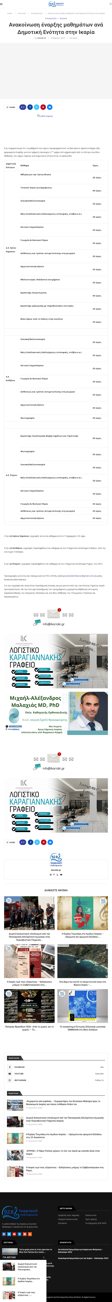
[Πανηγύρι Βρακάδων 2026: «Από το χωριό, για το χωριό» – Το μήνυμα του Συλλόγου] (29, 1006)
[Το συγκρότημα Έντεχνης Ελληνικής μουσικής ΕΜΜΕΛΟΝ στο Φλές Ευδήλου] (82, 1006)
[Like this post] (24, 107)
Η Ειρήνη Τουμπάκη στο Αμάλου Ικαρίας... (29, 1280)
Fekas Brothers (75, 1297)
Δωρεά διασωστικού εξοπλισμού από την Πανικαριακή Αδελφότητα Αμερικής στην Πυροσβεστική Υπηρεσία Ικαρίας (65, 1119)
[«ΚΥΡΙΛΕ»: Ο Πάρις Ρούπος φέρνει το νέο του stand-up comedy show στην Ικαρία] (15, 1154)
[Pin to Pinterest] (43, 107)
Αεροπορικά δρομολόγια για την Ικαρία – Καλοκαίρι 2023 (83, 1258)
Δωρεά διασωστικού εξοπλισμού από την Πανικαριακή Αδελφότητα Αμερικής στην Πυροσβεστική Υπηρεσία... (29, 937)
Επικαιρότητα (36, 13)
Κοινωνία (22, 13)
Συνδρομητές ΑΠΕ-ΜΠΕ (95, 1223)
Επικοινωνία (90, 1215)
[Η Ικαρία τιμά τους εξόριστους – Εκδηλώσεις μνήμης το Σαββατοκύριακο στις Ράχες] (29, 961)
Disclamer (62, 1223)
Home (9, 13)
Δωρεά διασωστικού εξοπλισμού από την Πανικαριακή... (27, 1267)
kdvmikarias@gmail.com (82, 575)
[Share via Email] (49, 107)
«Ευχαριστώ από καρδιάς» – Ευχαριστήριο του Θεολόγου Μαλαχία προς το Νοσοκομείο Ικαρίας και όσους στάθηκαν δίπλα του (63, 1103)
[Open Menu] (1, 4)
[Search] (110, 4)
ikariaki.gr (41, 38)
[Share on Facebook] (30, 107)
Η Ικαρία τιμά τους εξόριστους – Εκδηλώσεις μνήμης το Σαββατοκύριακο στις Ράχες (65, 1169)
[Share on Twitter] (36, 107)
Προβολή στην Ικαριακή (68, 1215)
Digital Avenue (89, 1297)
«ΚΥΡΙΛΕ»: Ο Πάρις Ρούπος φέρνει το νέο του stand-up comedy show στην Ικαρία (63, 1152)
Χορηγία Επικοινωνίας (68, 1219)
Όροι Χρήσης (91, 1219)
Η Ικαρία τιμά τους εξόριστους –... (26, 1293)
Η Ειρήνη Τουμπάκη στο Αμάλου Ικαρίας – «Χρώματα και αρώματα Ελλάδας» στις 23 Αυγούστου (64, 1136)
